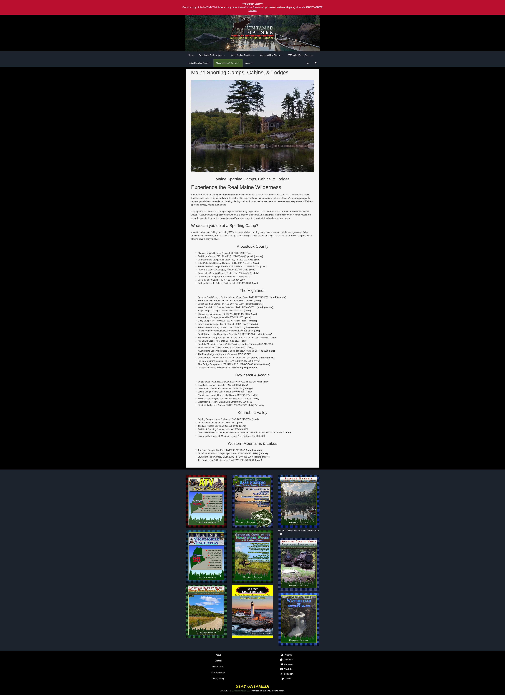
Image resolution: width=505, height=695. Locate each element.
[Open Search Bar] (308, 63)
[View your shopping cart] (315, 63)
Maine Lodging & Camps (226, 63)
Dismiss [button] (253, 10)
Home (191, 55)
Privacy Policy (218, 678)
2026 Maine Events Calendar (300, 55)
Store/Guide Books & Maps (211, 55)
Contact (218, 661)
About (247, 63)
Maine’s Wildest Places (270, 55)
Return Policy (218, 667)
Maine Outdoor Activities (241, 55)
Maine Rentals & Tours (198, 63)
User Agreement (218, 672)
